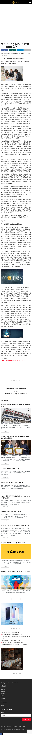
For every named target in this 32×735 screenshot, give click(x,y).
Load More (16, 598)
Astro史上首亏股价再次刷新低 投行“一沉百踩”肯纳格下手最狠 (15, 497)
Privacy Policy (22, 726)
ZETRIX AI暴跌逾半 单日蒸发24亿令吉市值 (12, 634)
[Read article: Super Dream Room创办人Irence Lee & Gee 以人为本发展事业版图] (16, 447)
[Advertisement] (16, 22)
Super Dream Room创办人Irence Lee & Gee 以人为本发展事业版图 (16, 437)
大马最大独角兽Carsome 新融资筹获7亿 (13, 543)
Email (3, 712)
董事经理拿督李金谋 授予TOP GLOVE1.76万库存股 (15, 572)
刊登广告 (15, 726)
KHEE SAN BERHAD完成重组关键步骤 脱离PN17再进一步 (15, 405)
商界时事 (3, 691)
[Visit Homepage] (16, 2)
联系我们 (9, 726)
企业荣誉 (3, 698)
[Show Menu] (2, 2)
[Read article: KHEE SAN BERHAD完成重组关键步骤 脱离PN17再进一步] (16, 415)
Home (2, 41)
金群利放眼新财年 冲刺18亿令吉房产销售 (11, 640)
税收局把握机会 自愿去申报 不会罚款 (12, 482)
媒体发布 (3, 696)
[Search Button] (30, 2)
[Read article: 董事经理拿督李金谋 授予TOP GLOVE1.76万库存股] (16, 582)
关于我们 (3, 726)
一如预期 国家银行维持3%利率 (10, 468)
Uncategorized (8, 41)
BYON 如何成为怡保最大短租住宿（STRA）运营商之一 (15, 644)
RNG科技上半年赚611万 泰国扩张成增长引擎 (12, 642)
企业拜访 (3, 693)
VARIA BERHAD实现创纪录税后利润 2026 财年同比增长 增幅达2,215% (16, 637)
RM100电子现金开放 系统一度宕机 (11, 512)
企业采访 (3, 689)
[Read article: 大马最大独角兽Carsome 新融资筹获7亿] (16, 551)
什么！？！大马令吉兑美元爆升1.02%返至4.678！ (15, 526)
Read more (6, 431)
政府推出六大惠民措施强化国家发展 (10, 632)
